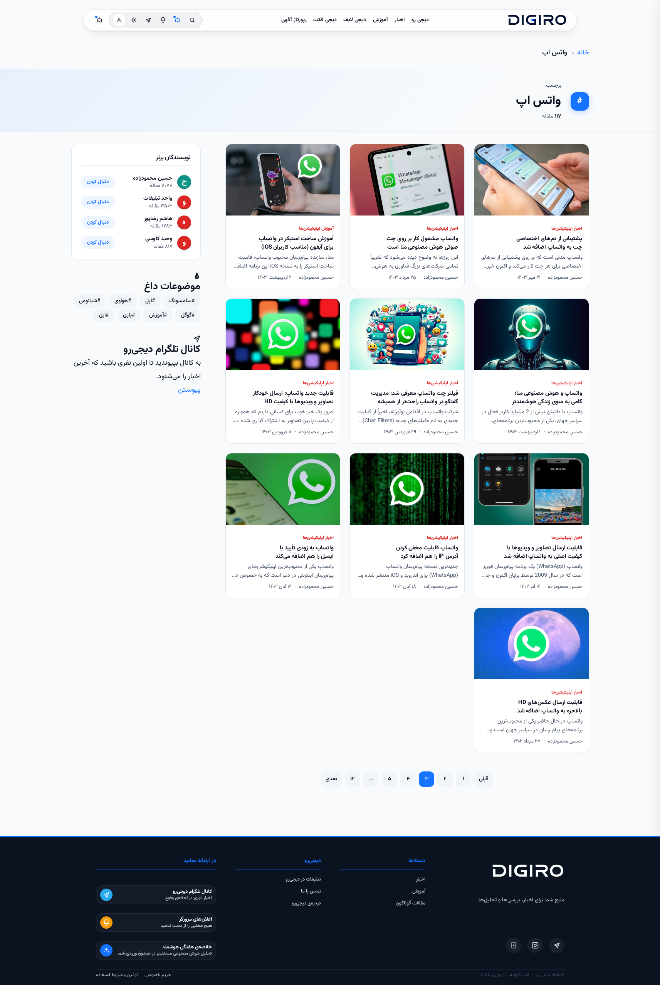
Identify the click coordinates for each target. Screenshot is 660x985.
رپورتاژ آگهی (294, 20)
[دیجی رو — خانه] (537, 20)
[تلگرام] (556, 945)
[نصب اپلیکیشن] (513, 945)
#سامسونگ (182, 301)
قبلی (484, 779)
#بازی (129, 315)
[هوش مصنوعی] (177, 20)
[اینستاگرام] (535, 945)
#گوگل (188, 315)
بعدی (331, 779)
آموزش (380, 20)
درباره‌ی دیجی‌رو (306, 903)
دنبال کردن (98, 182)
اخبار (400, 20)
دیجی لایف (354, 20)
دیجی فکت (325, 20)
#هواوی (122, 301)
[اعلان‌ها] (163, 20)
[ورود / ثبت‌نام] (119, 20)
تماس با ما (311, 891)
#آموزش (158, 315)
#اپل (150, 301)
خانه (583, 52)
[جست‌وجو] (192, 20)
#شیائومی (89, 301)
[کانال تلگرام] (148, 20)
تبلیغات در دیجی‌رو (303, 879)
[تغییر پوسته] (134, 20)
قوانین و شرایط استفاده (117, 975)
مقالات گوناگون (410, 903)
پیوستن (189, 390)
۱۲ (352, 779)
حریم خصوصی (157, 975)
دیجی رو (420, 20)
